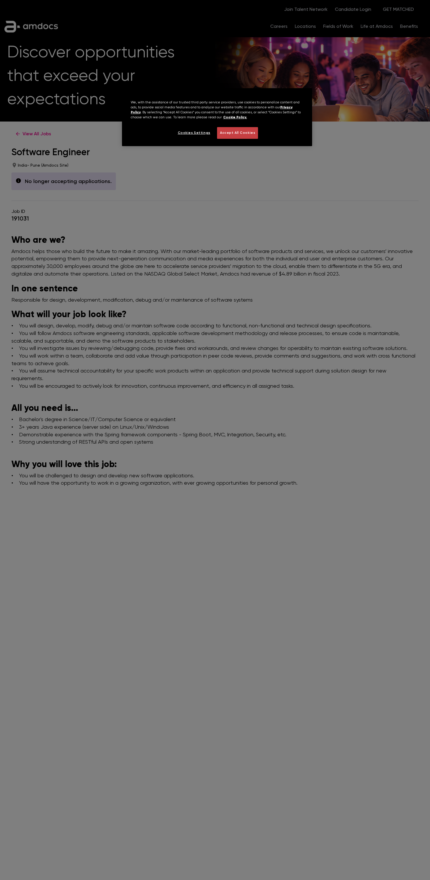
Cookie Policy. (235, 117)
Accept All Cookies (237, 133)
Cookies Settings (194, 133)
